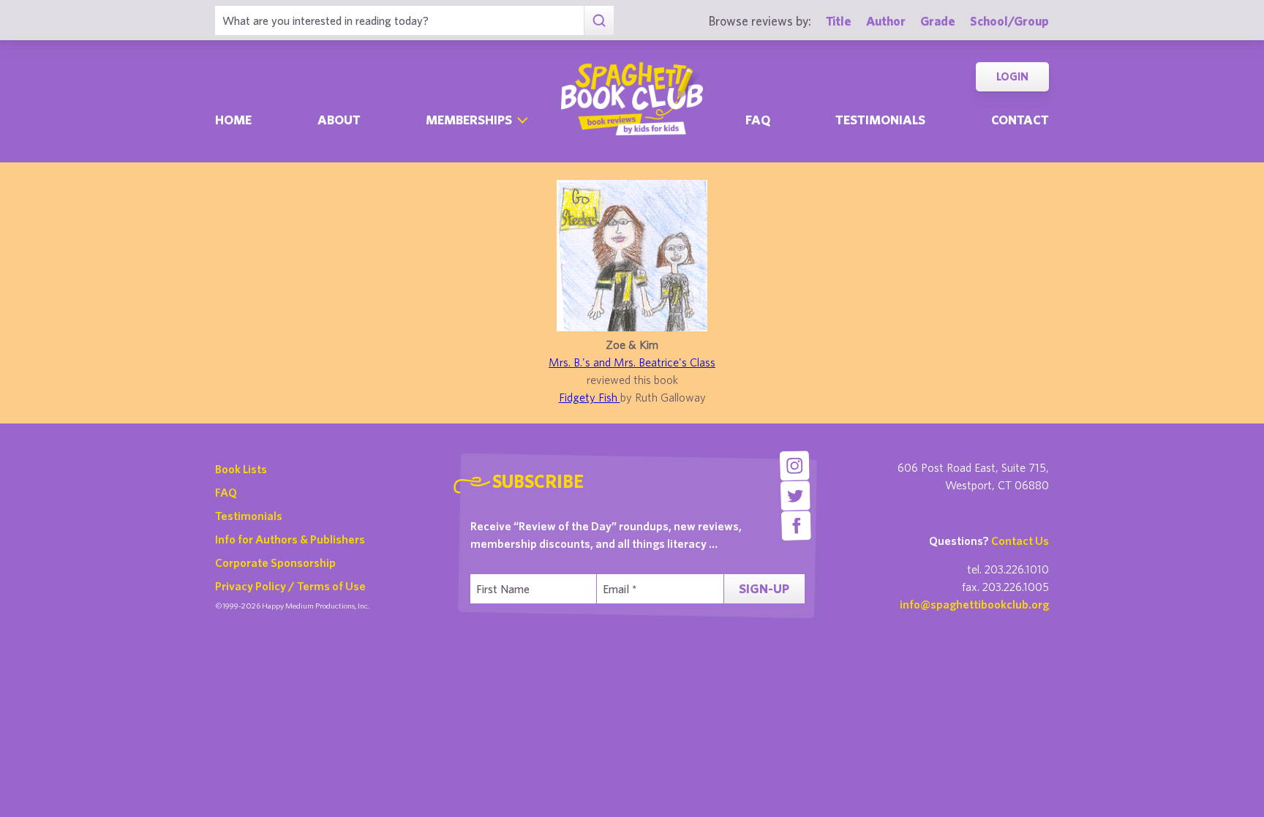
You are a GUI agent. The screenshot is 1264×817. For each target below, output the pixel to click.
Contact (1020, 119)
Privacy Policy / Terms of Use (290, 585)
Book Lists (241, 468)
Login (1012, 76)
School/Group (1009, 21)
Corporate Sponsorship (275, 562)
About (339, 119)
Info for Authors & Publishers (290, 539)
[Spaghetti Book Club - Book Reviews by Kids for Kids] (632, 98)
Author (886, 21)
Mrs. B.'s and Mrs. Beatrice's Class (632, 362)
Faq (757, 119)
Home (233, 119)
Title (838, 21)
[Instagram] (794, 466)
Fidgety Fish (589, 397)
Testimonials (880, 119)
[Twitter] (795, 496)
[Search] (599, 20)
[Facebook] (796, 526)
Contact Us (1020, 540)
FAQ (226, 492)
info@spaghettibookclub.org (974, 604)
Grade (937, 21)
